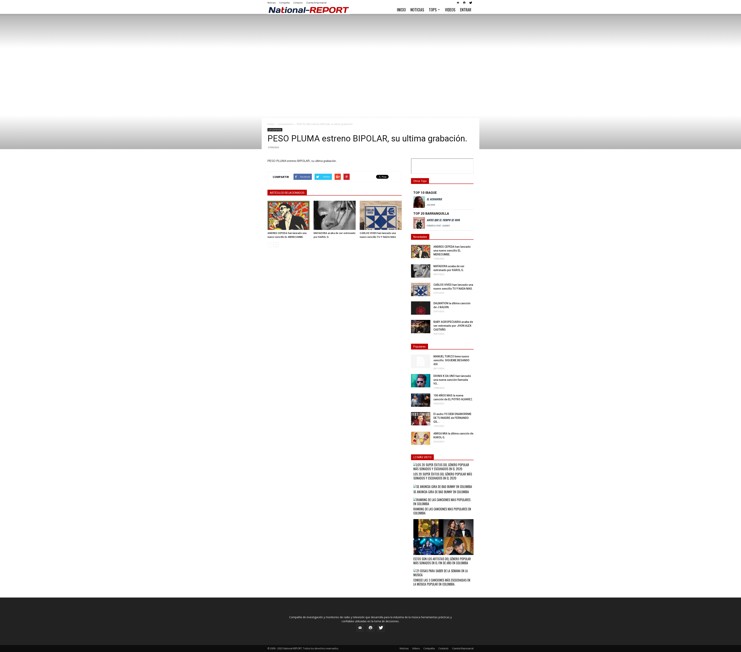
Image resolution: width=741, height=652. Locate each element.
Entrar (465, 10)
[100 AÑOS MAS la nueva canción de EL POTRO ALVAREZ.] (420, 400)
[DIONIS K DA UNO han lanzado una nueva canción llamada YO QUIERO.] (420, 380)
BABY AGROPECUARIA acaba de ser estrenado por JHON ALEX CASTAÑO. (453, 325)
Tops (433, 10)
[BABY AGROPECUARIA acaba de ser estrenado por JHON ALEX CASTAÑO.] (420, 326)
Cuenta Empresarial (316, 2)
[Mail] (458, 2)
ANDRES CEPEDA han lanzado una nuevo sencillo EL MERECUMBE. (452, 250)
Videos (450, 10)
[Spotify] (464, 2)
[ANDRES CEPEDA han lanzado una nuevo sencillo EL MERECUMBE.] (288, 215)
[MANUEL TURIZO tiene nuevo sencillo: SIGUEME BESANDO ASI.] (420, 361)
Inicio (401, 10)
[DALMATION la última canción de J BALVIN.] (420, 308)
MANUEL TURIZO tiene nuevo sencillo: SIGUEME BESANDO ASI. (451, 360)
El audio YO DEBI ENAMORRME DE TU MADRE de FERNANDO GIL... (452, 417)
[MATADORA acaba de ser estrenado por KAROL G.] (335, 215)
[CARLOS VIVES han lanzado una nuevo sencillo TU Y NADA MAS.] (381, 215)
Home (270, 124)
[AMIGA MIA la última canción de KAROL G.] (420, 438)
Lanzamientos (285, 124)
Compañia (284, 2)
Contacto (298, 2)
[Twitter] (471, 2)
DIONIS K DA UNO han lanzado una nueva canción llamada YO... (452, 379)
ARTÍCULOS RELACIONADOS (287, 192)
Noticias (271, 2)
